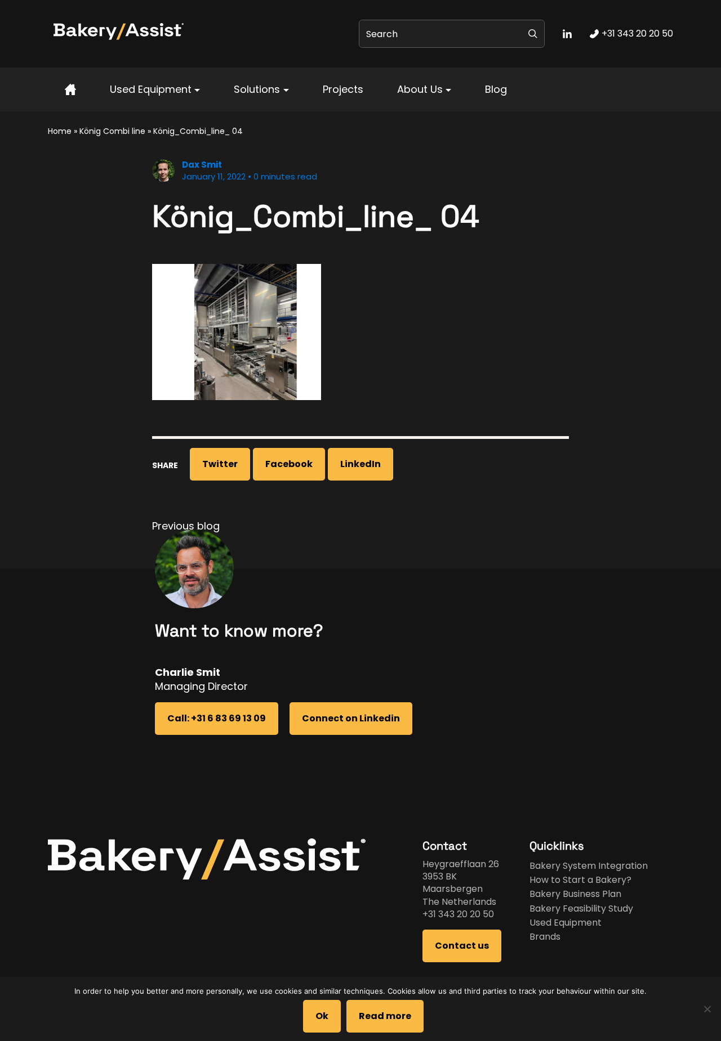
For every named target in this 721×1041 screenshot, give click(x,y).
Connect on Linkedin (351, 718)
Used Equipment (151, 89)
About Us (420, 89)
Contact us (462, 945)
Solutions (257, 89)
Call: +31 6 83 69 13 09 (216, 718)
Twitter (220, 463)
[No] (707, 1009)
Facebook (289, 463)
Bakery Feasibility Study (581, 908)
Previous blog (186, 526)
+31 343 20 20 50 (458, 914)
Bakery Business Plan (575, 893)
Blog (496, 89)
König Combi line (112, 131)
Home (60, 131)
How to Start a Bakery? (580, 879)
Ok (321, 1015)
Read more (385, 1015)
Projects (343, 89)
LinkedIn (360, 463)
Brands (544, 936)
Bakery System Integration (588, 865)
